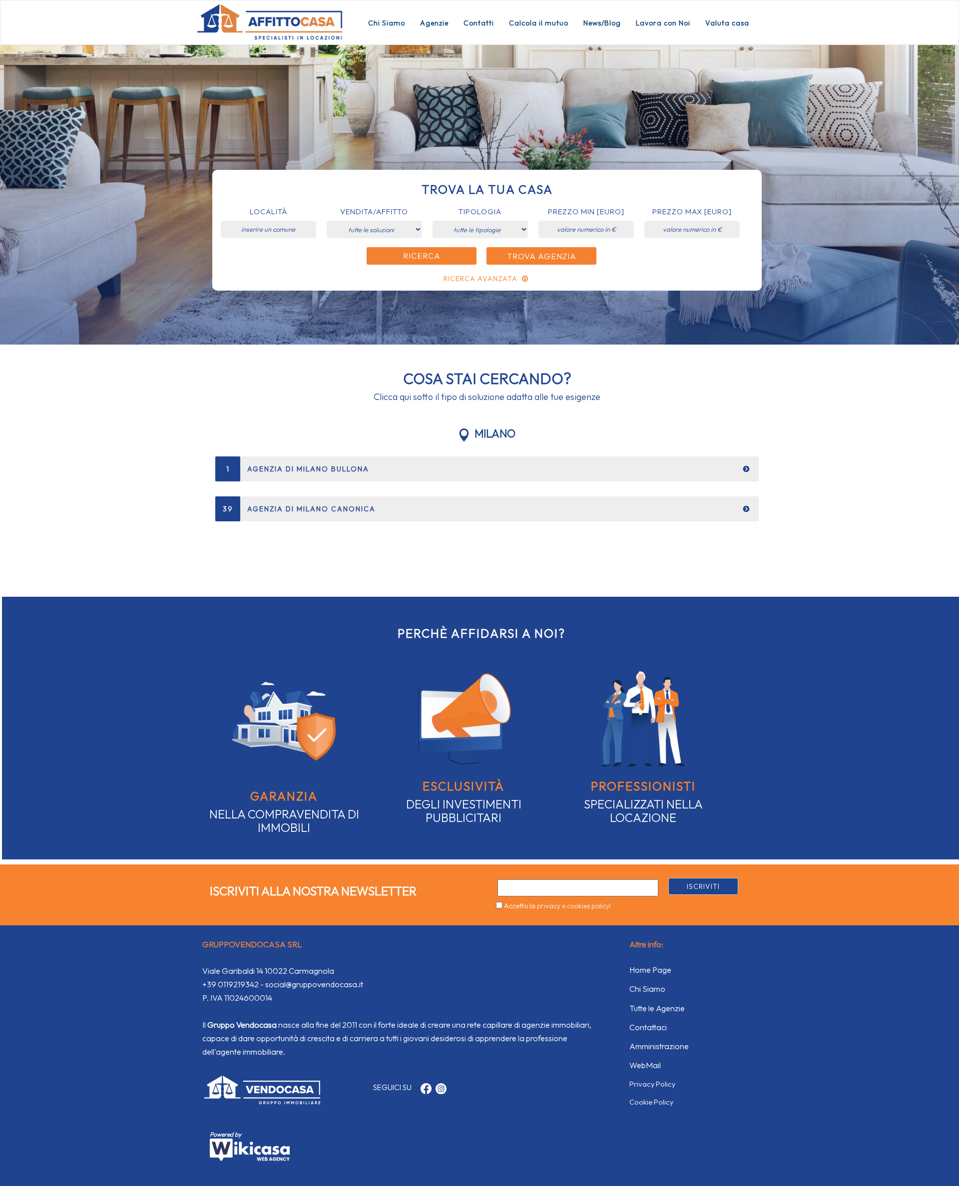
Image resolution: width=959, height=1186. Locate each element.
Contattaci (648, 1027)
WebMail (645, 1065)
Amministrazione (659, 1046)
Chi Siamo (386, 22)
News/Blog (602, 22)
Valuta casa (727, 22)
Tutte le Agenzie (657, 1008)
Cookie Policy (651, 1102)
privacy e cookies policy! (574, 905)
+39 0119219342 (230, 984)
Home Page (650, 970)
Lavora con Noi (663, 22)
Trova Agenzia (541, 256)
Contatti (479, 22)
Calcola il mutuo (538, 22)
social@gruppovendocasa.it (314, 984)
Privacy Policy (652, 1084)
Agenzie (434, 22)
